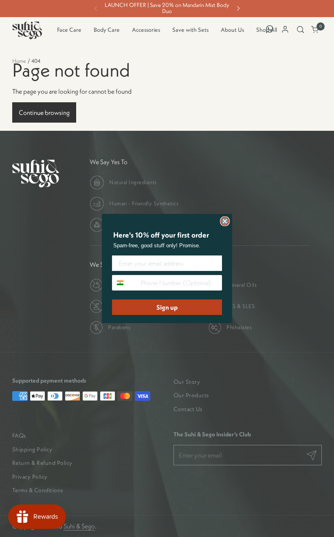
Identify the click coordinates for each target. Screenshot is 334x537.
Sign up (167, 307)
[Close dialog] (225, 221)
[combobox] (124, 282)
